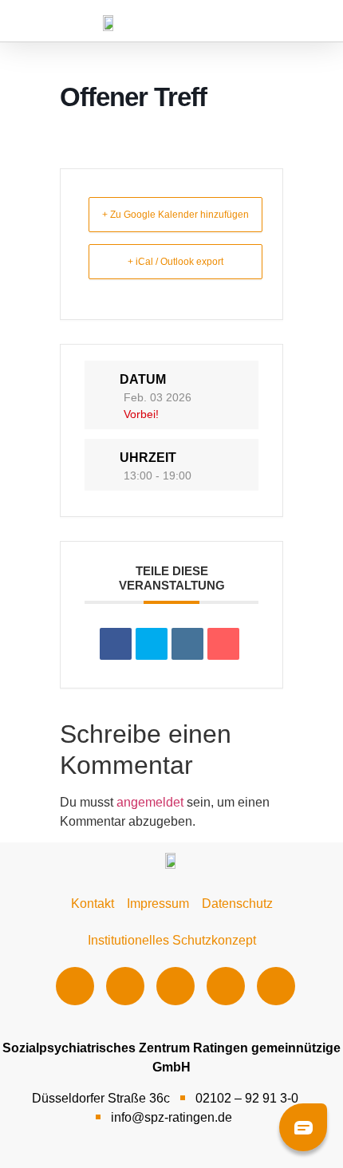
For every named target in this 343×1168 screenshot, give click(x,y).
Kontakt (92, 903)
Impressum (158, 903)
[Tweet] (152, 644)
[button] (234, 22)
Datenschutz (237, 903)
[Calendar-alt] (276, 986)
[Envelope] (226, 986)
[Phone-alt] (175, 986)
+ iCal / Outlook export (175, 261)
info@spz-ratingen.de (171, 1117)
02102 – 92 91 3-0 (246, 1098)
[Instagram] (125, 986)
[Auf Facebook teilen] (116, 644)
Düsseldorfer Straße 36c (101, 1098)
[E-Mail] (223, 644)
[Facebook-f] (75, 986)
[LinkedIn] (187, 644)
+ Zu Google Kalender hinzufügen (175, 214)
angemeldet (149, 802)
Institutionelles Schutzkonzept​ (172, 940)
